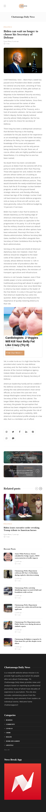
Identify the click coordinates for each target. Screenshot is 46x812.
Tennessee (18, 455)
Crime (8, 732)
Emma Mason (8, 41)
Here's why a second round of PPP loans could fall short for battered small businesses (21, 473)
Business (28, 468)
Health (9, 737)
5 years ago (15, 534)
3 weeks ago (18, 561)
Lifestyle (9, 745)
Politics (8, 27)
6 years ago (15, 41)
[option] (23, 515)
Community (10, 724)
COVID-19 (9, 728)
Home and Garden (13, 741)
